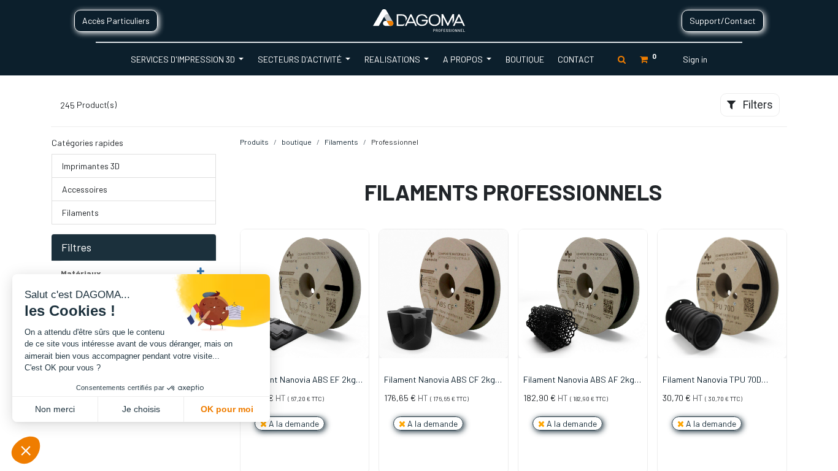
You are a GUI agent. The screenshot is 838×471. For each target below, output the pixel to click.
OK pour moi (227, 409)
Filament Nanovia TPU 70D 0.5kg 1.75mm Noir (712, 380)
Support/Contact (723, 20)
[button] (360, 282)
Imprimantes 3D (91, 166)
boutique (297, 141)
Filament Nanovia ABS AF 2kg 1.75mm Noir (578, 380)
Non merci (55, 409)
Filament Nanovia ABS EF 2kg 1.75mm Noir (300, 380)
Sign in (695, 59)
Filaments (80, 212)
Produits (254, 141)
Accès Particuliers (116, 20)
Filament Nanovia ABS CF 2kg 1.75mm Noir (439, 380)
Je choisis (141, 409)
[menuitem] (524, 59)
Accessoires (84, 189)
